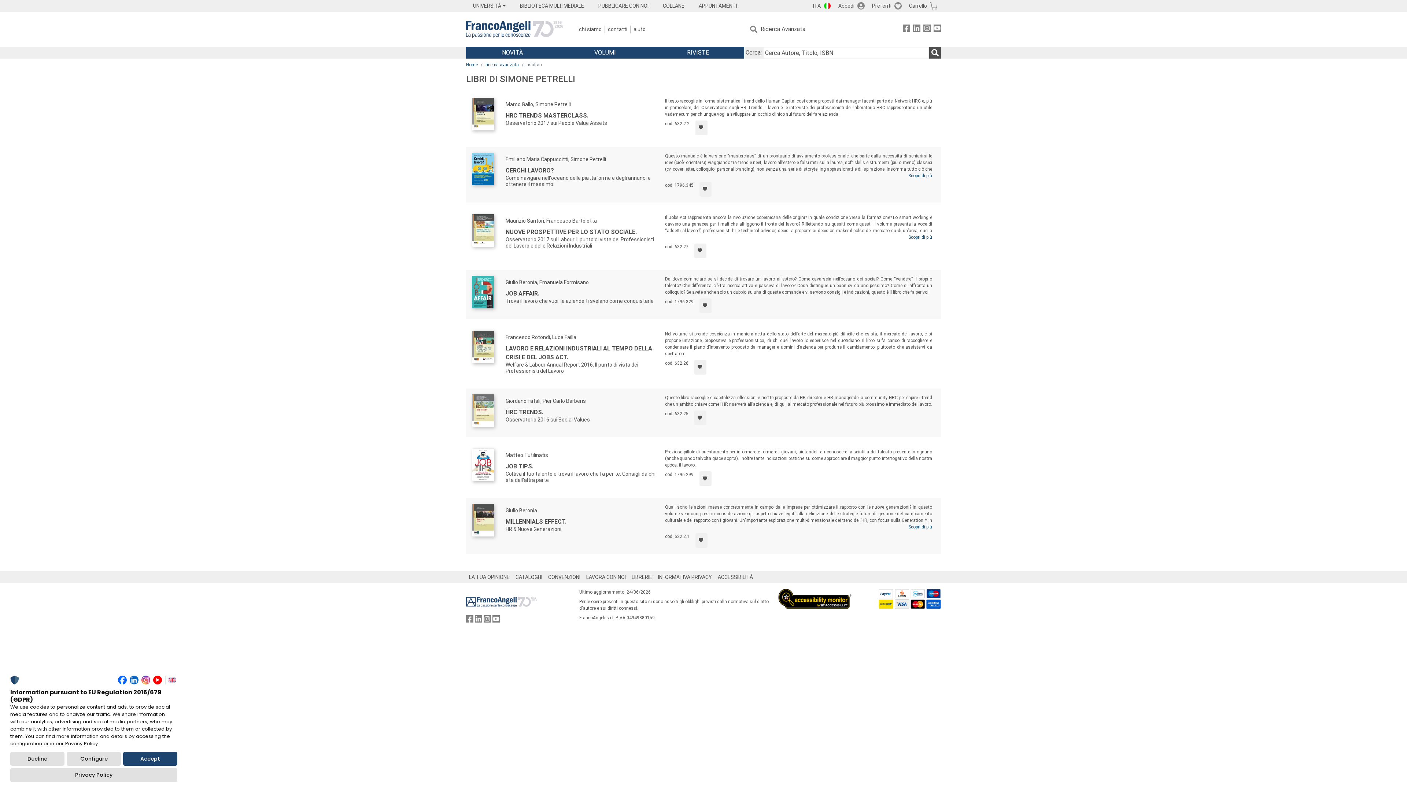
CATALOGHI (529, 577)
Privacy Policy (93, 775)
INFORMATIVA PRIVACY (685, 577)
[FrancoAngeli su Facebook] (906, 29)
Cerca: (754, 52)
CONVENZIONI (564, 577)
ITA (817, 6)
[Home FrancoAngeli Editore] (514, 29)
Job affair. (522, 293)
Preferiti (881, 6)
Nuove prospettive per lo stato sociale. (571, 232)
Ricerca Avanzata (783, 29)
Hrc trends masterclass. (547, 115)
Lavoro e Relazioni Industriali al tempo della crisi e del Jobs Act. (579, 353)
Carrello (918, 6)
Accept (150, 758)
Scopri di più (920, 175)
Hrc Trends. (524, 412)
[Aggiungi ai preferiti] (701, 127)
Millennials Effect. (536, 521)
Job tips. (519, 466)
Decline (37, 758)
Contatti (617, 29)
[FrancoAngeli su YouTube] (937, 29)
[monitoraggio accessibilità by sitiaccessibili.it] (815, 593)
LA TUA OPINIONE (489, 577)
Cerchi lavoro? (530, 170)
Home (472, 64)
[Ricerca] (935, 53)
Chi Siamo (590, 29)
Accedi (846, 6)
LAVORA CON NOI (606, 577)
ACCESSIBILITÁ (735, 577)
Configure (94, 758)
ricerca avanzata (502, 64)
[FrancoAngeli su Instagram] (927, 29)
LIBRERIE (642, 577)
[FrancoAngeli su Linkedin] (916, 29)
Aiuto (640, 29)
